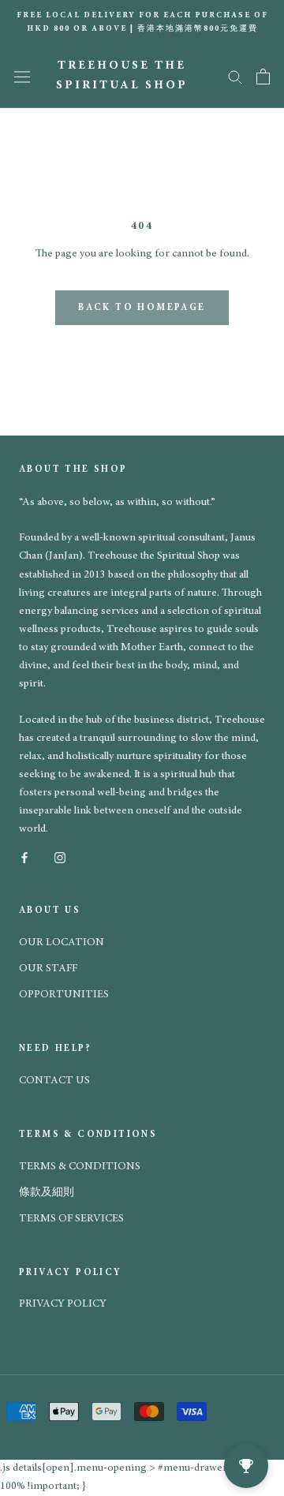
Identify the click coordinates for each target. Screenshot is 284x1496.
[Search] (235, 76)
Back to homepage (141, 307)
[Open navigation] (22, 76)
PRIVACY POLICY (62, 1304)
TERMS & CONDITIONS (79, 1166)
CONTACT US (54, 1080)
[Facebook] (24, 856)
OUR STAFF (48, 968)
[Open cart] (263, 76)
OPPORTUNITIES (64, 994)
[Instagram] (59, 856)
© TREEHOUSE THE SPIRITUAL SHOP (120, 1322)
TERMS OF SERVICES (71, 1219)
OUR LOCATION (61, 942)
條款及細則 (46, 1193)
